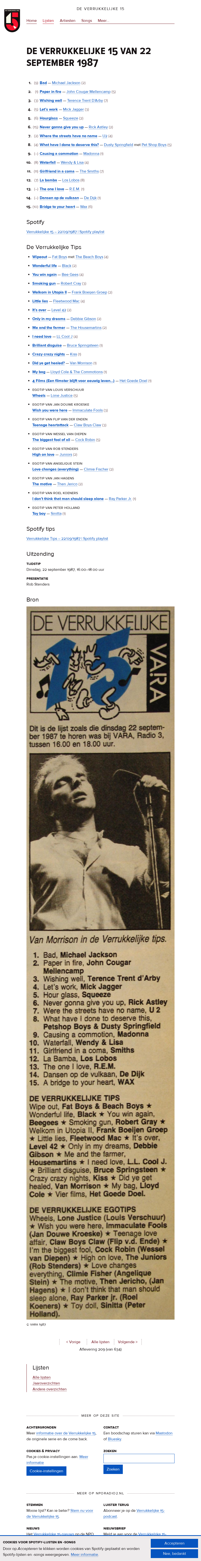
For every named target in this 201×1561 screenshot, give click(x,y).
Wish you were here (49, 410)
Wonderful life (44, 265)
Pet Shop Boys (154, 144)
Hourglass (49, 118)
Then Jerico (67, 484)
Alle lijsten (100, 1342)
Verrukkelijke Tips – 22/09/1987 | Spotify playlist (67, 538)
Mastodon (164, 1433)
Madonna (91, 153)
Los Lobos (70, 180)
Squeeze (70, 118)
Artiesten (67, 20)
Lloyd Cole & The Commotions (76, 371)
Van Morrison (81, 363)
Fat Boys (59, 256)
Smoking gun (44, 283)
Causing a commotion (59, 153)
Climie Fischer (96, 469)
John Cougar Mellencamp (88, 91)
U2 (104, 135)
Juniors (66, 454)
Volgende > (128, 1342)
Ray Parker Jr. (120, 498)
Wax (83, 206)
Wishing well (51, 100)
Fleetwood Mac (66, 301)
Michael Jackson (66, 82)
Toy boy (39, 513)
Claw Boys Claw (87, 425)
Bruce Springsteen (83, 345)
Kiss (73, 354)
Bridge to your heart (57, 206)
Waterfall (48, 162)
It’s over (39, 310)
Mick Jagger (73, 109)
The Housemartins (85, 327)
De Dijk (90, 197)
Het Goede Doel (133, 380)
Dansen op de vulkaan (59, 197)
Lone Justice (62, 395)
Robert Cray (71, 283)
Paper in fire (50, 91)
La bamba (48, 180)
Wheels (39, 395)
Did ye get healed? (48, 363)
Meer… (103, 21)
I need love (41, 336)
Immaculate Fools (88, 410)
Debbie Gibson (83, 318)
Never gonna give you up (62, 127)
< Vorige (73, 1342)
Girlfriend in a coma (57, 171)
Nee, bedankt (174, 1553)
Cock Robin (85, 439)
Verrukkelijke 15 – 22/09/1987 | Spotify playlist (65, 231)
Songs (86, 20)
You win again (44, 274)
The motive (42, 484)
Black (66, 265)
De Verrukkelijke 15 (101, 8)
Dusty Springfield (118, 144)
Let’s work (49, 109)
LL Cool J (65, 336)
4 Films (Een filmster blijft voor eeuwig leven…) (73, 380)
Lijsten (48, 20)
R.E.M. (74, 189)
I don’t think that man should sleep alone (68, 498)
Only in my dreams (48, 318)
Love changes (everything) (55, 469)
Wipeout (39, 256)
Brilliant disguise (47, 345)
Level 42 (58, 310)
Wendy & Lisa (72, 162)
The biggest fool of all (51, 439)
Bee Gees (70, 274)
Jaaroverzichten (46, 1383)
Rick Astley (98, 127)
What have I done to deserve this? (69, 144)
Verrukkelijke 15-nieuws (54, 1534)
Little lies (40, 301)
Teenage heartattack (50, 425)
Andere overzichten (50, 1389)
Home (31, 20)
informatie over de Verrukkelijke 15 (66, 1433)
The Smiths (89, 171)
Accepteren (174, 1543)
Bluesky (114, 1439)
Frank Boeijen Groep (89, 292)
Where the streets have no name (68, 135)
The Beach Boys (89, 256)
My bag (38, 371)
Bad (43, 82)
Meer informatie (84, 1554)
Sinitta (56, 513)
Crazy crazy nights (48, 354)
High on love (43, 454)
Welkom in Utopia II (49, 292)
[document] (100, 1548)
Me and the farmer (48, 327)
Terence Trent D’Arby (85, 100)
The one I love (52, 189)
